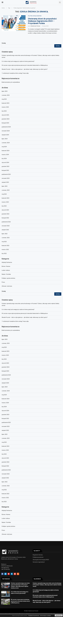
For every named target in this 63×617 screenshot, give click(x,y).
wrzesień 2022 (6, 474)
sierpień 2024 (5, 383)
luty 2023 (4, 454)
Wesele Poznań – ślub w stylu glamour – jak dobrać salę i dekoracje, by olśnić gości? (24, 317)
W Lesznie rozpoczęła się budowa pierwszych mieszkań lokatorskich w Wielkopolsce (25, 313)
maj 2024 (4, 395)
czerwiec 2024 (6, 391)
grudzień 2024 (5, 367)
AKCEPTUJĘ (58, 615)
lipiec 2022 (4, 482)
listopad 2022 (5, 466)
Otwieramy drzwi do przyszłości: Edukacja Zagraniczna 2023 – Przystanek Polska (42, 21)
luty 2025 (4, 359)
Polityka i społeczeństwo (35, 15)
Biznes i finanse (6, 514)
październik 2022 (6, 470)
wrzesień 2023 (6, 426)
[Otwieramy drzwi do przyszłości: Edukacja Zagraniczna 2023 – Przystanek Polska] (14, 23)
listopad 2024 (5, 371)
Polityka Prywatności (33, 615)
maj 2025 (4, 347)
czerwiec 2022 (6, 486)
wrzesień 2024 (6, 379)
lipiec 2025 (4, 339)
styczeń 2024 (5, 410)
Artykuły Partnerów (7, 510)
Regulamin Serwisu (38, 554)
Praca (3, 530)
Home (3, 8)
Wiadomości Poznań (35, 26)
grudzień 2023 (5, 414)
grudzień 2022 (5, 462)
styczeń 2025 (5, 363)
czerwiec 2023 (6, 438)
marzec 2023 (5, 450)
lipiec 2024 (4, 387)
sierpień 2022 (5, 478)
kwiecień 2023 (5, 446)
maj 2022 (4, 489)
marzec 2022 (5, 497)
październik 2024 (6, 375)
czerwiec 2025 (6, 343)
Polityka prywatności (38, 557)
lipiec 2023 (4, 434)
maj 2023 (4, 442)
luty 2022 (4, 501)
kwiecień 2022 (5, 493)
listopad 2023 (5, 418)
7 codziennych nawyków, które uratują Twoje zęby (15, 321)
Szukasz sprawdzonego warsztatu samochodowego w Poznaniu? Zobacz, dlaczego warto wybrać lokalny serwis (47, 584)
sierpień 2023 (5, 430)
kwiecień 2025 (5, 351)
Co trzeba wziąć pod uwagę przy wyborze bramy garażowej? (18, 309)
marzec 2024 (5, 402)
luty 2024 (4, 406)
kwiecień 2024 (5, 398)
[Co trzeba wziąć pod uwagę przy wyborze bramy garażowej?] (5, 594)
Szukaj (4, 291)
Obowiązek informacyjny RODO (41, 559)
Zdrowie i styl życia (7, 534)
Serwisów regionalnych (39, 562)
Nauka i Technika (6, 522)
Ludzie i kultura (6, 518)
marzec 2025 (5, 355)
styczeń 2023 (5, 458)
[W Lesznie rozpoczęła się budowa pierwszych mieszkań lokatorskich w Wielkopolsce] (5, 602)
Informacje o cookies (45, 615)
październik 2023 (6, 422)
